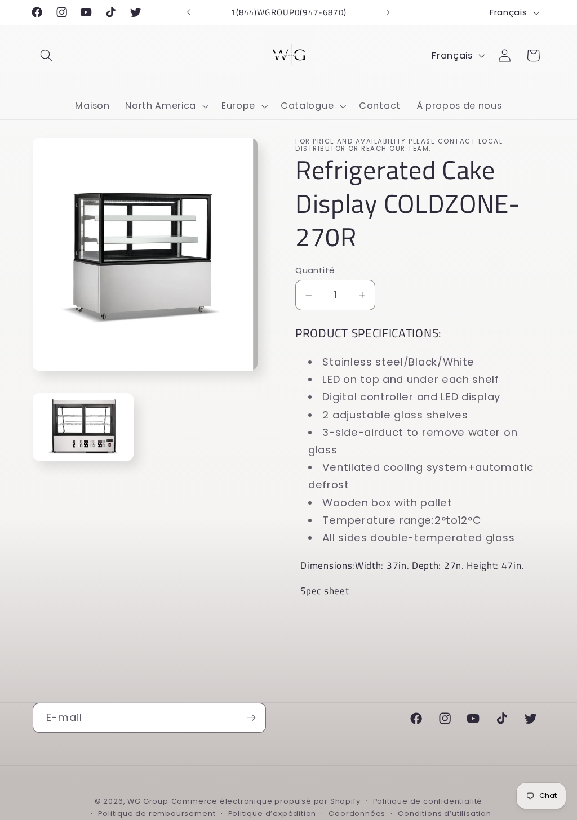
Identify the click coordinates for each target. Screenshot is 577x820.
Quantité (315, 270)
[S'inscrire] (251, 718)
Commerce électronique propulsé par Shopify (266, 801)
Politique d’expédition (272, 813)
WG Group (147, 801)
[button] (47, 55)
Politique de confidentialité (428, 801)
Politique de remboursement (156, 813)
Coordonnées (357, 813)
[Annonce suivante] (388, 12)
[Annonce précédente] (188, 12)
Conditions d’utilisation (444, 813)
